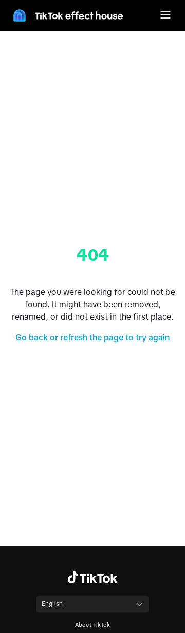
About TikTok (92, 625)
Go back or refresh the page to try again (92, 337)
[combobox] (92, 604)
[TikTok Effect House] (66, 15)
